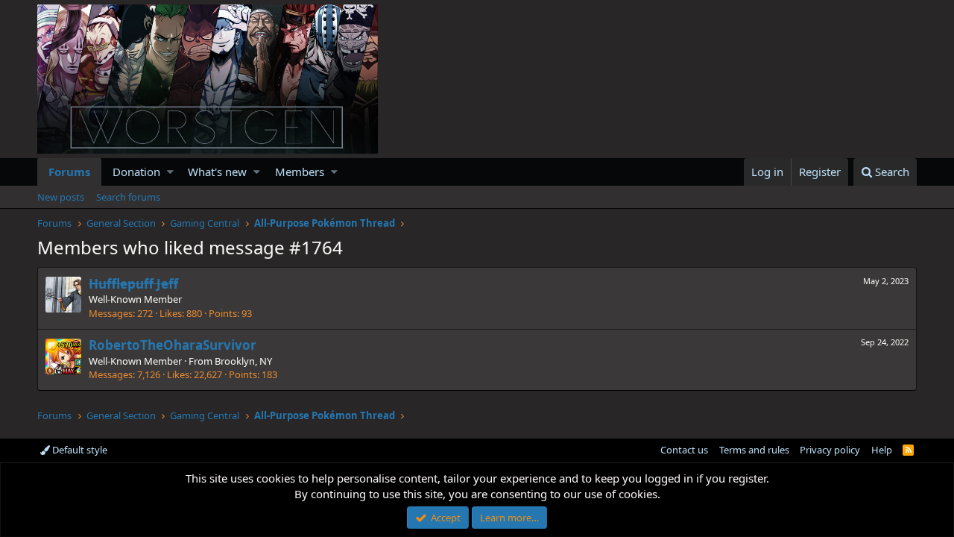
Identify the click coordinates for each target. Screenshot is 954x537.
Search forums (128, 197)
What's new (217, 171)
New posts (60, 197)
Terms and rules (754, 449)
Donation (136, 171)
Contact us (684, 449)
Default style (78, 449)
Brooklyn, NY (243, 361)
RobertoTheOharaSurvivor (172, 345)
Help (881, 449)
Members (299, 171)
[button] (170, 172)
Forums (69, 171)
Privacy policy (830, 449)
